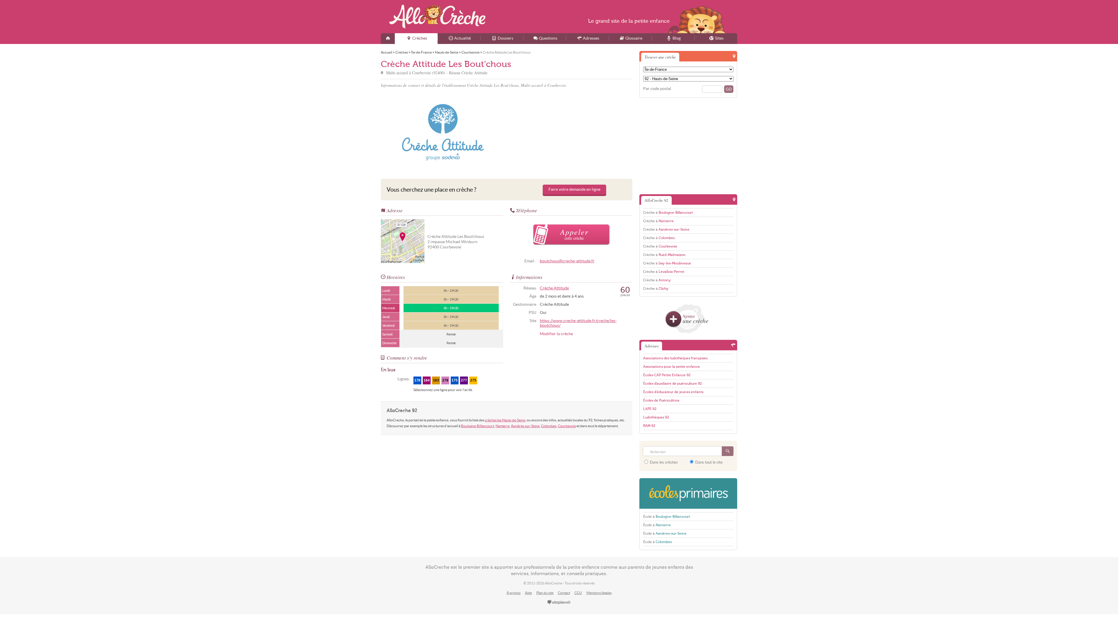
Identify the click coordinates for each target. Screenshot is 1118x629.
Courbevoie (567, 426)
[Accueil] (388, 38)
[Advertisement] (570, 132)
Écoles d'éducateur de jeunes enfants (673, 392)
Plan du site (544, 593)
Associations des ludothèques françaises (675, 358)
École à (666, 517)
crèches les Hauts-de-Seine (505, 420)
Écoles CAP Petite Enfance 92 (667, 375)
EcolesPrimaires (688, 493)
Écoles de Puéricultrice (661, 400)
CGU (578, 593)
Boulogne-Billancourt (477, 426)
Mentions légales (599, 593)
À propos (514, 593)
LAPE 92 (650, 409)
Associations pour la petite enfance (671, 367)
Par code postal (657, 88)
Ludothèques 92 (656, 417)
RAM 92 (649, 426)
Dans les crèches (663, 462)
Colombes (548, 426)
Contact (564, 593)
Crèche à (668, 213)
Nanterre (503, 426)
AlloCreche (437, 16)
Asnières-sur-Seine (525, 426)
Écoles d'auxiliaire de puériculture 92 (672, 383)
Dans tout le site (708, 462)
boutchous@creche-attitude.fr (567, 261)
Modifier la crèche (556, 334)
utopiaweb (559, 602)
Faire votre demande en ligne (574, 189)
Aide (528, 593)
